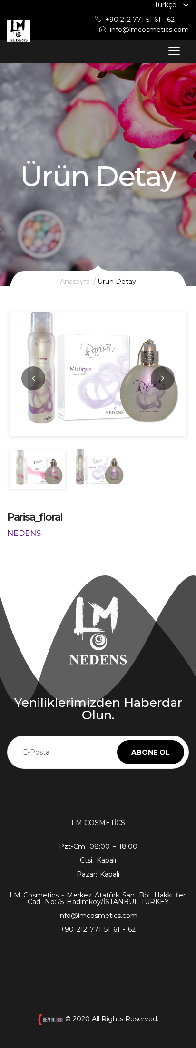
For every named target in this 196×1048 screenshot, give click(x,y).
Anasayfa (75, 281)
